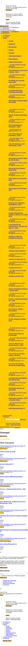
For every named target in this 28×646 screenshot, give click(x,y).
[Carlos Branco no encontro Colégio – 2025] (18, 66)
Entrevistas (12, 47)
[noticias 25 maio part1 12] (18, 255)
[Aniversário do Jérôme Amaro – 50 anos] (18, 349)
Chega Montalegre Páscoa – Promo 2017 (18, 289)
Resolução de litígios (9, 583)
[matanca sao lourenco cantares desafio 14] (12, 510)
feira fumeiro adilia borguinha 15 (11, 476)
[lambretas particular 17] (18, 404)
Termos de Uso (7, 582)
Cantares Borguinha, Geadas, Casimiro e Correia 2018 (18, 214)
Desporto (12, 44)
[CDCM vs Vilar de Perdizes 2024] (18, 110)
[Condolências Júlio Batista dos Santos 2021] (18, 374)
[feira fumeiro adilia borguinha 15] (12, 471)
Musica (11, 50)
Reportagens (13, 59)
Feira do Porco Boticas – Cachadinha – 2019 (17, 203)
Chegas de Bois (7, 415)
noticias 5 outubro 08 (16, 276)
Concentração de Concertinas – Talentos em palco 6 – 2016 (18, 226)
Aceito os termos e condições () (13, 575)
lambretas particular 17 (17, 408)
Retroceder (3, 436)
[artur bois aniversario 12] (12, 538)
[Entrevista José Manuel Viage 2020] (18, 164)
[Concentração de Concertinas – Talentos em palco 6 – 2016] (18, 220)
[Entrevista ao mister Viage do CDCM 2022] (18, 154)
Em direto (6, 36)
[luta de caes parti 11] (12, 458)
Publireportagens (15, 56)
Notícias (11, 53)
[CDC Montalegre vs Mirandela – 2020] (18, 121)
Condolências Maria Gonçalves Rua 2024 (16, 91)
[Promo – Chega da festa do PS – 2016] (18, 294)
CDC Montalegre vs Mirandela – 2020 (15, 125)
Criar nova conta (15, 23)
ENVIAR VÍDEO (4, 26)
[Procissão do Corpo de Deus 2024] (18, 76)
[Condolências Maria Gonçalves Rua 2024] (18, 86)
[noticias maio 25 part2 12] (18, 246)
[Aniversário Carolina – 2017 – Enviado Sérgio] (18, 394)
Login (7, 23)
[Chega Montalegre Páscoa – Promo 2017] (18, 284)
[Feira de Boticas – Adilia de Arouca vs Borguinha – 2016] (12, 496)
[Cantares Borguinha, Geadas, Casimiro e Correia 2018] (18, 208)
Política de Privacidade (9, 580)
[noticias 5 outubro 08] (18, 272)
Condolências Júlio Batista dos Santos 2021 (18, 379)
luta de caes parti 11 (7, 464)
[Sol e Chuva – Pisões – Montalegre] (18, 304)
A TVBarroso (6, 35)
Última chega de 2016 (7, 451)
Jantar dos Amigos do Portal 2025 (16, 334)
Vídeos (5, 38)
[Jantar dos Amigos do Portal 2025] (18, 329)
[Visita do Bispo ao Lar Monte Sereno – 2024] (18, 339)
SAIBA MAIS (4, 567)
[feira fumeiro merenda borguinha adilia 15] (12, 524)
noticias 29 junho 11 (15, 267)
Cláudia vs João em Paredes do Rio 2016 (16, 237)
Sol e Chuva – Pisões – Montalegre (16, 309)
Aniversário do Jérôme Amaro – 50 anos (16, 354)
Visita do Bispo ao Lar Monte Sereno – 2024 (16, 344)
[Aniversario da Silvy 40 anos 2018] (18, 384)
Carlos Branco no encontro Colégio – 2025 (18, 71)
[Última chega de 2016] (11, 446)
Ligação (22, 575)
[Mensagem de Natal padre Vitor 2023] (18, 96)
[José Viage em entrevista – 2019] (18, 174)
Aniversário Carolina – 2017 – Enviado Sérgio (18, 399)
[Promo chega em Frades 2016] (18, 315)
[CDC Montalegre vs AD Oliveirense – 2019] (18, 139)
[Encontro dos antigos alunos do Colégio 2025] (18, 359)
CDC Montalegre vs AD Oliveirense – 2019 (17, 144)
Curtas (11, 41)
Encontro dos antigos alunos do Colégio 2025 (17, 364)
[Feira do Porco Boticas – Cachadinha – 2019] (18, 198)
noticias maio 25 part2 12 (17, 251)
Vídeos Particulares (15, 62)
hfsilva (2, 454)
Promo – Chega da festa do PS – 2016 (13, 489)
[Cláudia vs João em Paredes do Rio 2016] (18, 232)
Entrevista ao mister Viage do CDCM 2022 (18, 159)
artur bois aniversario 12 (8, 544)
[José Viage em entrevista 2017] (18, 184)
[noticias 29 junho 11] (18, 263)
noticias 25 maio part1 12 (17, 259)
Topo (1, 595)
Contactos (6, 417)
